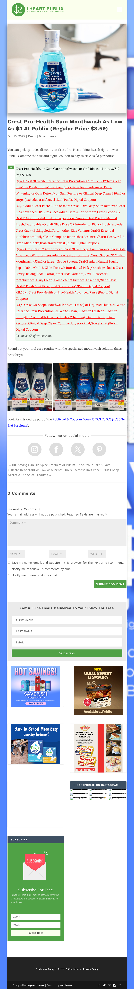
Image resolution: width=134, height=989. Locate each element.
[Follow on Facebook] (56, 449)
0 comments (48, 136)
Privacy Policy (90, 969)
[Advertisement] (36, 804)
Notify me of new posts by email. (35, 575)
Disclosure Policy (45, 969)
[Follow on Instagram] (35, 449)
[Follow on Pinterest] (99, 449)
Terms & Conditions (69, 969)
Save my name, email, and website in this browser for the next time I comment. (68, 562)
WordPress (66, 985)
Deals (32, 136)
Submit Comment (110, 584)
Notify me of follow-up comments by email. (42, 569)
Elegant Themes (35, 985)
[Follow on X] (78, 449)
